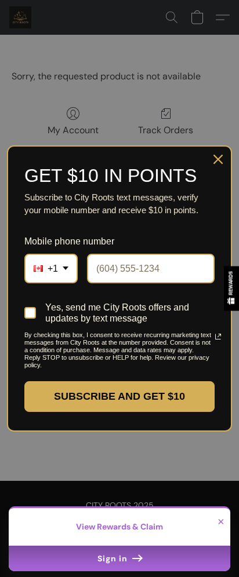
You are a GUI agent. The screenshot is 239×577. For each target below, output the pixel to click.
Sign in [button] (113, 558)
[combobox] (51, 268)
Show (231, 288)
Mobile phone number (69, 241)
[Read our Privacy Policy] (213, 337)
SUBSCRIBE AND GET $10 (119, 396)
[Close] (218, 159)
